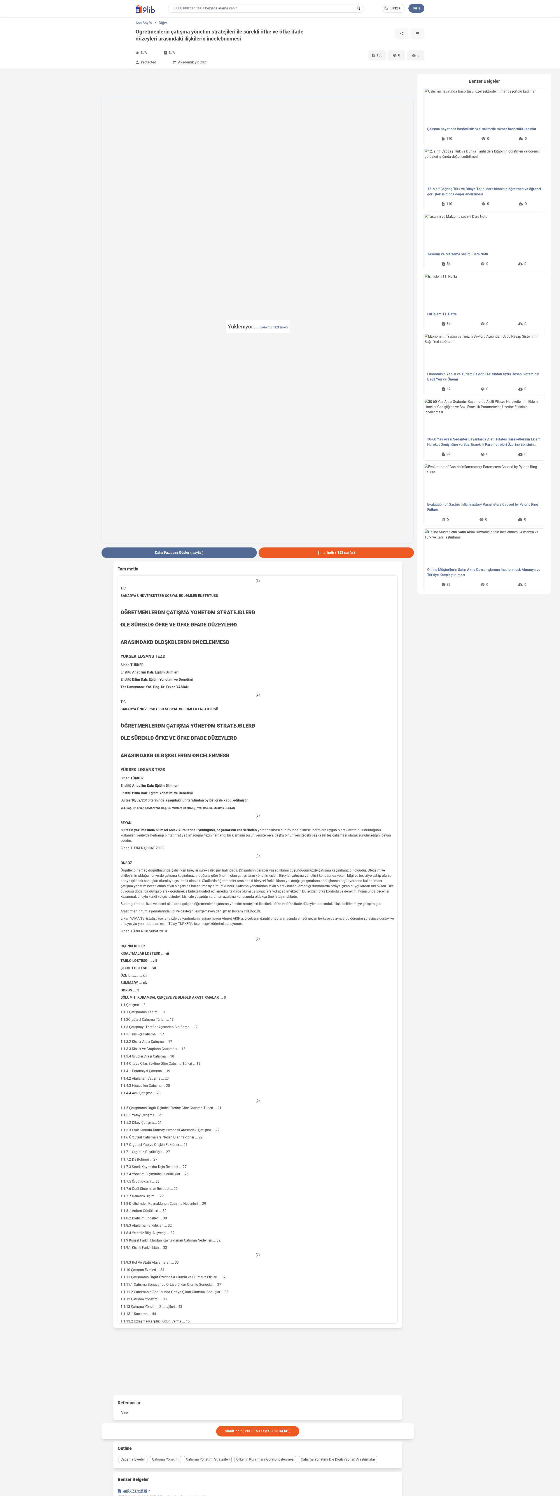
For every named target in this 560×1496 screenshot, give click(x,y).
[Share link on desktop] (402, 33)
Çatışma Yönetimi (165, 1459)
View (125, 1413)
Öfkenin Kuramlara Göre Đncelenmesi (265, 1459)
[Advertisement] (53, 139)
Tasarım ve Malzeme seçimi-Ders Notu (457, 254)
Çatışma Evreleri (133, 1459)
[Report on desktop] (417, 33)
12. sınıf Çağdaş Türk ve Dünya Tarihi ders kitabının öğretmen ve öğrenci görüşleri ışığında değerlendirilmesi (484, 191)
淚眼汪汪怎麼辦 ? (136, 1491)
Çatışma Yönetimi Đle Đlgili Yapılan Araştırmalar (338, 1459)
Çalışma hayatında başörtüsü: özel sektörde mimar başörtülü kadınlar (481, 129)
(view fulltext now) (273, 327)
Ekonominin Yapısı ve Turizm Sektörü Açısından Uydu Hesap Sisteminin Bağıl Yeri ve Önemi (483, 376)
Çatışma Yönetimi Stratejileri (208, 1459)
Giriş (416, 8)
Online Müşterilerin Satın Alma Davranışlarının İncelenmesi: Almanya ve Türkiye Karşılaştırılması (483, 572)
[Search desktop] (358, 8)
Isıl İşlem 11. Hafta (442, 314)
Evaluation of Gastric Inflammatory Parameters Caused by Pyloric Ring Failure (482, 507)
